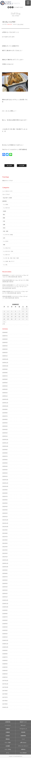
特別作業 (23, 732)
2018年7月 (4, 657)
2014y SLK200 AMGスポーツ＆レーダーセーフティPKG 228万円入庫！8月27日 (15, 281)
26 (11, 319)
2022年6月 (4, 499)
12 (11, 314)
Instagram (10, 7)
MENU (28, 3)
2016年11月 (5, 707)
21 (19, 316)
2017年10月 (5, 687)
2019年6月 (4, 620)
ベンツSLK (5, 204)
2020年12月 (5, 560)
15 (23, 314)
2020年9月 (4, 570)
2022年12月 (5, 479)
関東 (4, 218)
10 (4, 314)
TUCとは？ (23, 725)
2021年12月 (5, 520)
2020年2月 (4, 593)
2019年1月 (4, 637)
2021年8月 (4, 533)
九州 (4, 238)
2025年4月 (4, 386)
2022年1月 (4, 516)
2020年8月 (4, 573)
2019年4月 (4, 627)
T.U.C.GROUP (23, 752)
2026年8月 (4, 332)
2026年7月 (4, 335)
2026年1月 (4, 356)
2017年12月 (5, 680)
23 (26, 316)
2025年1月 (4, 396)
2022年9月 (4, 489)
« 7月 (3, 324)
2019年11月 (5, 603)
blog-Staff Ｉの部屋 (7, 197)
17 (4, 316)
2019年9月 (4, 610)
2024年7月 (4, 416)
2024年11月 (5, 402)
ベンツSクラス (6, 207)
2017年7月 (4, 697)
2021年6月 (4, 540)
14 (19, 314)
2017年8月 (4, 694)
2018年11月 (5, 643)
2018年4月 (4, 667)
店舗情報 (8, 728)
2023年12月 (5, 439)
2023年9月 (4, 449)
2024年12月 (5, 399)
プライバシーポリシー (23, 746)
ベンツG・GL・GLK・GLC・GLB (11, 258)
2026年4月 (4, 345)
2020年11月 (5, 563)
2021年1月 (4, 556)
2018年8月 (4, 653)
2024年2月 (4, 432)
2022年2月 (4, 513)
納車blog (23, 749)
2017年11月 (5, 684)
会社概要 (8, 746)
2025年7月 (4, 376)
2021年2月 (4, 553)
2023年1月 (4, 476)
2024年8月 (4, 412)
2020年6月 (4, 580)
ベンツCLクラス (7, 248)
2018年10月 (5, 647)
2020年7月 (4, 576)
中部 (4, 221)
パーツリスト (8, 725)
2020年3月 (4, 590)
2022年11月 (5, 483)
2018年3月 (4, 670)
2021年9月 (4, 530)
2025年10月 (5, 366)
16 (26, 314)
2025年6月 (4, 379)
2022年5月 (4, 503)
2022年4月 (4, 506)
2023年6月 (4, 459)
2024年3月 (4, 429)
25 (8, 319)
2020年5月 (4, 583)
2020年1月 (4, 597)
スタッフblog (8, 749)
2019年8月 (4, 613)
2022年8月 (4, 493)
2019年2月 (4, 633)
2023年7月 (4, 456)
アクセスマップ (23, 728)
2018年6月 (4, 660)
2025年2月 (4, 392)
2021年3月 (4, 550)
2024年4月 (4, 426)
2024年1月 (4, 436)
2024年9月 (4, 409)
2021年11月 (5, 523)
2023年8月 (4, 453)
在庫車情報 (7, 722)
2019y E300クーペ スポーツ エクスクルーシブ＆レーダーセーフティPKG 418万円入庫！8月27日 (15, 276)
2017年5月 (4, 704)
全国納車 (8, 732)
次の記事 (21, 165)
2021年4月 (4, 546)
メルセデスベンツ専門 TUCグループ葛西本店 (12, 3)
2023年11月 (5, 443)
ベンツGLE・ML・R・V (8, 261)
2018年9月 (4, 650)
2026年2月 (4, 352)
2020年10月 (5, 566)
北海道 (4, 211)
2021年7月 (4, 536)
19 (11, 316)
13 (15, 314)
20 (15, 316)
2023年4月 (4, 466)
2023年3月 (4, 469)
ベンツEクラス (6, 254)
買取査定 (8, 739)
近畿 (4, 224)
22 (23, 316)
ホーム (7, 752)
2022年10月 (5, 486)
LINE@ (8, 7)
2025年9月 (4, 369)
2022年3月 (4, 509)
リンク (23, 739)
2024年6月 (4, 419)
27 (15, 319)
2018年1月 (4, 677)
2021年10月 (5, 526)
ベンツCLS (5, 241)
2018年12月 (5, 640)
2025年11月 (5, 362)
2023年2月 (4, 473)
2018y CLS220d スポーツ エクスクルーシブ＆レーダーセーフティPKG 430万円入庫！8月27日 (15, 292)
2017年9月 (4, 690)
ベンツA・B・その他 (8, 234)
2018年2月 (4, 673)
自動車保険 (23, 735)
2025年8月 (4, 372)
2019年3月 (4, 630)
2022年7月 (4, 496)
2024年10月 (5, 406)
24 (4, 319)
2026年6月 (4, 339)
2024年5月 (4, 422)
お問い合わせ (23, 742)
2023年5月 (4, 463)
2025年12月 (5, 359)
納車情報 (4, 201)
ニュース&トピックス (7, 191)
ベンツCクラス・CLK (8, 251)
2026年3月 (4, 349)
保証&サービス (23, 722)
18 (8, 316)
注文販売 (8, 735)
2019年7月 (4, 617)
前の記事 (9, 165)
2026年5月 (4, 342)
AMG (4, 228)
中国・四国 (5, 231)
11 (8, 314)
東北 (4, 214)
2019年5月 (4, 623)
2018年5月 (4, 663)
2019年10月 (5, 607)
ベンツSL (5, 264)
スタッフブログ (20, 24)
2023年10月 (5, 446)
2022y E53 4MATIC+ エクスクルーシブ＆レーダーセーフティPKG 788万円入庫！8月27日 (15, 297)
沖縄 (4, 244)
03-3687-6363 (18, 7)
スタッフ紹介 (8, 742)
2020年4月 (4, 586)
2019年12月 (5, 600)
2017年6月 (4, 700)
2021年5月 (4, 543)
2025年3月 (4, 389)
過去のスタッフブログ (7, 180)
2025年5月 (4, 382)
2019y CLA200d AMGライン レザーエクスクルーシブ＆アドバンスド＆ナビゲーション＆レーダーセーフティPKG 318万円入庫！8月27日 (15, 287)
